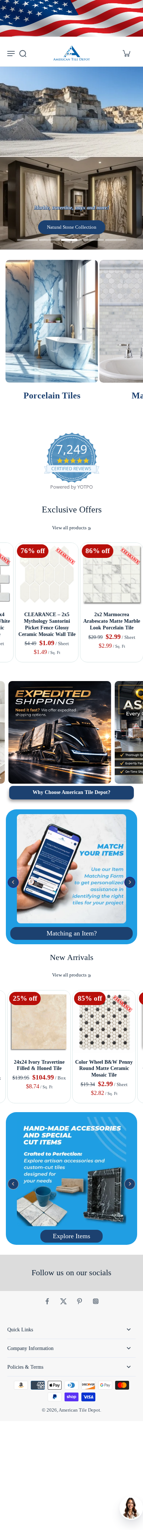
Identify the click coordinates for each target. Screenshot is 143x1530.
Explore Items (71, 1236)
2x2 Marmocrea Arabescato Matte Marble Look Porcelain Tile (39, 621)
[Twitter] (63, 1301)
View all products (69, 527)
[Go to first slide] (13, 537)
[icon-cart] (126, 53)
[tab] (27, 241)
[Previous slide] (4, 537)
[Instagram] (96, 1301)
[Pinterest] (80, 1301)
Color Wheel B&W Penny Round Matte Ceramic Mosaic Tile (104, 1068)
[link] (89, 528)
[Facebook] (47, 1301)
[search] (23, 53)
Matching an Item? (72, 933)
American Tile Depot (79, 1410)
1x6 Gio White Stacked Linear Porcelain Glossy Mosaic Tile (104, 621)
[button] (13, 882)
